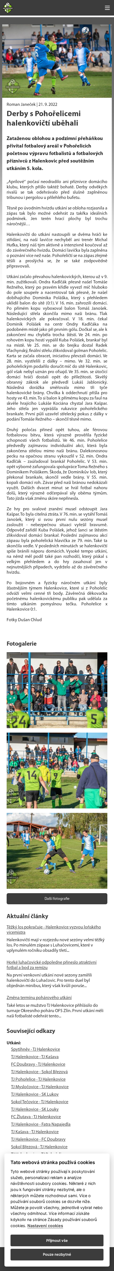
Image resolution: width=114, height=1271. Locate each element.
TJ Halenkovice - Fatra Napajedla (41, 1124)
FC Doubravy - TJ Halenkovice (38, 1064)
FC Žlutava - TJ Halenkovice (36, 1117)
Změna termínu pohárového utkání (39, 998)
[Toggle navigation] (107, 7)
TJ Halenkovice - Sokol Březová (39, 1072)
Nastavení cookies (45, 1225)
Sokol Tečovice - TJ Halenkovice (39, 1102)
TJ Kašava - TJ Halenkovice (35, 1132)
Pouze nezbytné (57, 1254)
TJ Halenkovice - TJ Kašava (35, 1057)
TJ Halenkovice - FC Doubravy (38, 1139)
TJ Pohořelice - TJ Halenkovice (38, 1079)
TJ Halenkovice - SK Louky (35, 1109)
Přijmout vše (57, 1240)
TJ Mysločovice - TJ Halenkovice (40, 1087)
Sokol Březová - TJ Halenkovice (39, 1147)
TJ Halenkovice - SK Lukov (35, 1094)
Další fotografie (57, 899)
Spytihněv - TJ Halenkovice (35, 1049)
